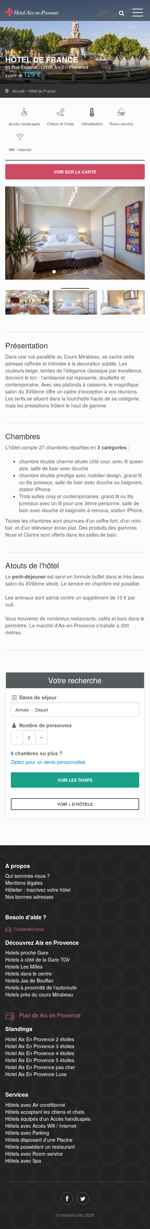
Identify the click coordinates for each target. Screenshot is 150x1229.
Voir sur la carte (75, 172)
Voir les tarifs (75, 780)
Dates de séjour (37, 697)
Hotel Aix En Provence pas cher (40, 1067)
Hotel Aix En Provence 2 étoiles (39, 1039)
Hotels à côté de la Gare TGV (37, 959)
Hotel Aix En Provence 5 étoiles (39, 1060)
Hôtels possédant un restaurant (40, 1146)
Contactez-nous (29, 929)
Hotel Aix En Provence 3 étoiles (39, 1046)
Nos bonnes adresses (29, 896)
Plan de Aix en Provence (50, 1015)
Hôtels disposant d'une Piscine (39, 1139)
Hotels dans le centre (28, 973)
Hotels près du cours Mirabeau (39, 994)
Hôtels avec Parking (27, 1132)
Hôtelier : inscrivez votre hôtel (37, 889)
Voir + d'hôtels (75, 804)
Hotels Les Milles (24, 966)
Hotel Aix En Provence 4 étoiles (39, 1053)
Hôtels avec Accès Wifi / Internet (40, 1125)
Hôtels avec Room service (34, 1153)
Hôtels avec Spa (23, 1160)
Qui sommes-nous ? (27, 875)
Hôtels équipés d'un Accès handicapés (47, 1118)
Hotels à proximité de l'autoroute (41, 987)
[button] (122, 13)
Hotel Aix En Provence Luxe (36, 1073)
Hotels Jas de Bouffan (29, 980)
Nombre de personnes (45, 725)
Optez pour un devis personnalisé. (49, 761)
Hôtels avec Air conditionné (35, 1104)
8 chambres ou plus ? (36, 753)
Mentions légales (24, 882)
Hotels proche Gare (26, 952)
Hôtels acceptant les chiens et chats (44, 1111)
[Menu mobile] (138, 14)
